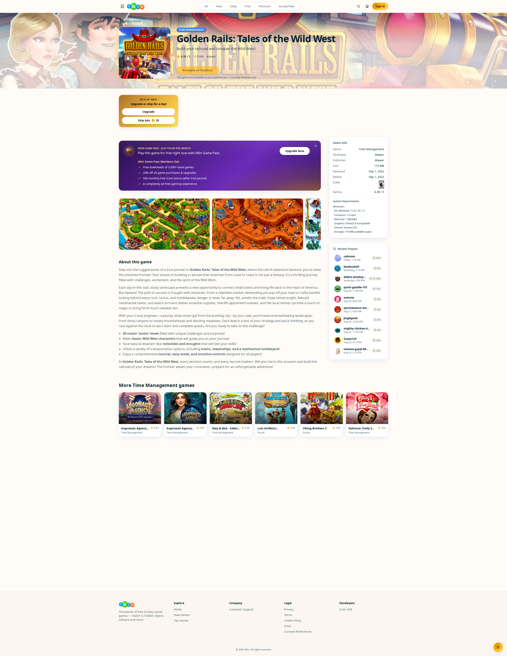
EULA (287, 626)
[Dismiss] (315, 146)
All (206, 6)
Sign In (380, 6)
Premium (265, 6)
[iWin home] (136, 6)
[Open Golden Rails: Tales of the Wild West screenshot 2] (257, 224)
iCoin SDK (345, 609)
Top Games (181, 620)
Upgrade (148, 112)
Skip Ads (148, 120)
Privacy (289, 609)
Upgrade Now (294, 151)
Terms (288, 615)
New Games (182, 615)
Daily (233, 6)
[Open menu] (122, 6)
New (219, 6)
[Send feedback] (498, 647)
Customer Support (241, 609)
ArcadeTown (287, 6)
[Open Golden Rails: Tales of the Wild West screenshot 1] (164, 224)
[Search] (358, 6)
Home (178, 609)
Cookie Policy (292, 620)
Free (248, 6)
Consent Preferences (298, 631)
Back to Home (132, 21)
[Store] (367, 6)
